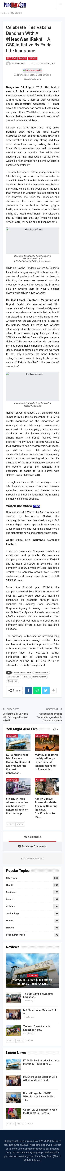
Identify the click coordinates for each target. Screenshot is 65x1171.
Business (11, 736)
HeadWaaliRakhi (41, 672)
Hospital (10, 927)
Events (9, 920)
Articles (40, 780)
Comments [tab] (34, 836)
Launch (10, 899)
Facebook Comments (34, 846)
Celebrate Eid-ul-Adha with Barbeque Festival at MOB (15, 717)
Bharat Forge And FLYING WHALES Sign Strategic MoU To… (39, 1096)
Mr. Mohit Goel (14, 677)
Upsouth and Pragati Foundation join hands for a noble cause (49, 717)
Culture (22, 58)
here (36, 506)
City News (11, 58)
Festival (32, 58)
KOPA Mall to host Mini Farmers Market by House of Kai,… (32, 981)
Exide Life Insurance (22, 672)
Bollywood (41, 736)
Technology (12, 913)
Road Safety (13, 681)
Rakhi (26, 677)
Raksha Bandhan (39, 677)
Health (9, 885)
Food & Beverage (15, 934)
